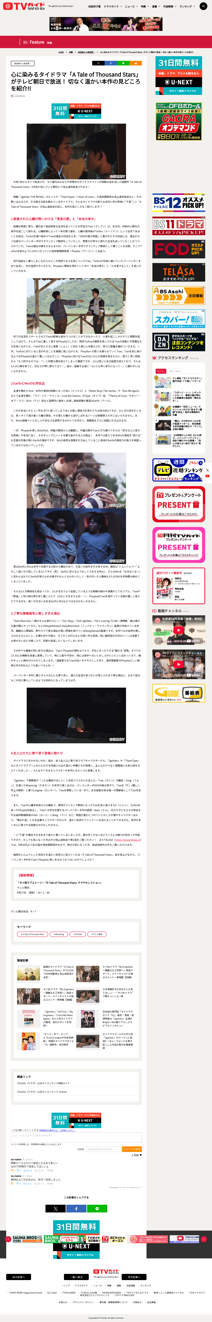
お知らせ (63, 1302)
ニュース (130, 6)
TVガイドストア (197, 1293)
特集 (143, 6)
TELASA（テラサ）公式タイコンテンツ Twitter (42, 1091)
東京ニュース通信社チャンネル (169, 1293)
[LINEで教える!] (123, 63)
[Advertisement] (178, 167)
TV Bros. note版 (89, 1293)
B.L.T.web (52, 1293)
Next (204, 1239)
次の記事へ (134, 1277)
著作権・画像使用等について (113, 1302)
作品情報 (168, 6)
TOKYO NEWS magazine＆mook (25, 1293)
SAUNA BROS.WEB (111, 1293)
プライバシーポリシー (83, 1302)
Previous (8, 1239)
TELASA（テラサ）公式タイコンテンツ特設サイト (43, 1083)
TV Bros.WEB (68, 1293)
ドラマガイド (111, 6)
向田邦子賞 (94, 6)
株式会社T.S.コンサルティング (94, 1295)
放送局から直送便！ (22, 63)
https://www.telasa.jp (127, 840)
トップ (66, 1285)
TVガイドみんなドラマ (137, 1293)
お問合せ (137, 1302)
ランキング (185, 6)
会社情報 (151, 1302)
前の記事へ (18, 1277)
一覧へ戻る (76, 1277)
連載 (154, 6)
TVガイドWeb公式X (124, 1295)
